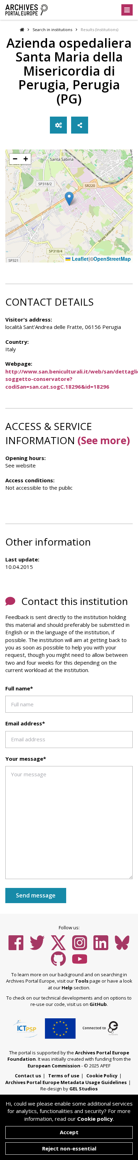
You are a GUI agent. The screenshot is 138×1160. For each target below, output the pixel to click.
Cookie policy (95, 1118)
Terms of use (63, 1075)
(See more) (103, 440)
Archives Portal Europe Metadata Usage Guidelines (66, 1082)
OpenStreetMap (112, 258)
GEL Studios (83, 1088)
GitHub (98, 1004)
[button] (69, 199)
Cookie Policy (101, 1075)
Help (67, 987)
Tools (81, 981)
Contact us (28, 1075)
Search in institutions (52, 29)
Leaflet (79, 258)
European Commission (54, 1065)
